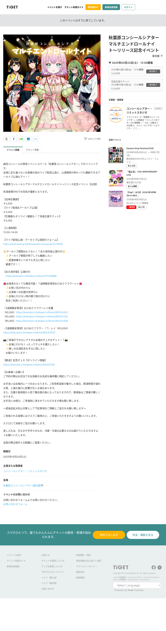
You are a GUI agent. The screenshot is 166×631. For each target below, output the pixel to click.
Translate (138, 590)
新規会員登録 (111, 7)
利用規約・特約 (83, 555)
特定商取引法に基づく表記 (88, 560)
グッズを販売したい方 (51, 566)
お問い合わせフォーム (15, 504)
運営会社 (80, 572)
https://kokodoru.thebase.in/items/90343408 (42, 320)
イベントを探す (54, 7)
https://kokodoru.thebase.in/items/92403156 (29, 364)
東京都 (156, 56)
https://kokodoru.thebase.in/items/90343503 (29, 332)
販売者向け (93, 7)
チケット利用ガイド (74, 7)
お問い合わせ (47, 588)
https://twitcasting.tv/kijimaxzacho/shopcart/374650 (33, 244)
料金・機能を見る (143, 535)
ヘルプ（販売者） (49, 583)
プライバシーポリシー (86, 566)
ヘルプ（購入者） (49, 577)
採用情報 (80, 577)
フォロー (158, 108)
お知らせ (45, 555)
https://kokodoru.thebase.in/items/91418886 (31, 275)
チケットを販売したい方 (53, 560)
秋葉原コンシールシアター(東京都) (22, 485)
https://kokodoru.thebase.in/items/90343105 (42, 316)
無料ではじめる (109, 535)
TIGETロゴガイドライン (52, 572)
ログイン (128, 7)
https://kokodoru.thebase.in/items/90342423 (42, 312)
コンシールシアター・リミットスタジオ (25, 471)
